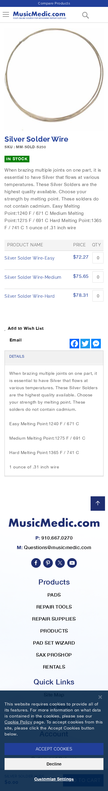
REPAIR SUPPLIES (54, 618)
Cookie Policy (18, 722)
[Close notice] (100, 697)
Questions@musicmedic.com (57, 547)
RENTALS (54, 666)
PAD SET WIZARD (54, 642)
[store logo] (39, 17)
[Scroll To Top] (98, 503)
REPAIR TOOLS (54, 606)
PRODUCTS (54, 630)
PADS (54, 594)
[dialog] (54, 740)
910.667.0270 (57, 537)
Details (17, 356)
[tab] (54, 357)
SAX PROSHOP (54, 654)
